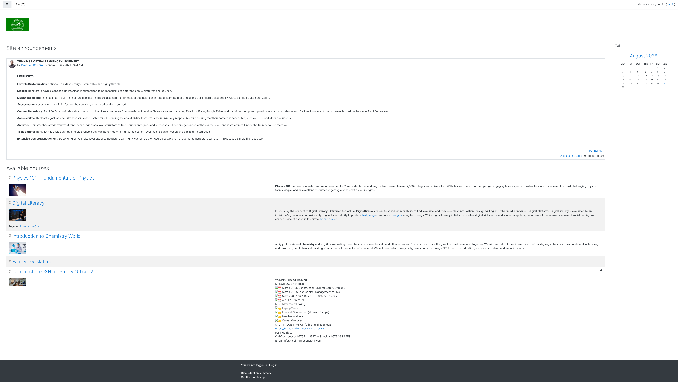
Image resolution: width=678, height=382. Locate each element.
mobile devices (329, 219)
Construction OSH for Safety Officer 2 (52, 271)
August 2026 (643, 56)
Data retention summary (256, 373)
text (364, 215)
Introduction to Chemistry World (46, 236)
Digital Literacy (28, 203)
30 (664, 83)
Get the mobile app (253, 377)
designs (397, 215)
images (372, 215)
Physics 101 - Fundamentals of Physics (53, 178)
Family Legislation (31, 261)
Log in (670, 4)
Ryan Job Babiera (32, 65)
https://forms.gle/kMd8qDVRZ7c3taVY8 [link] (299, 328)
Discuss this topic (571, 155)
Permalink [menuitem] (595, 150)
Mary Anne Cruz (30, 226)
